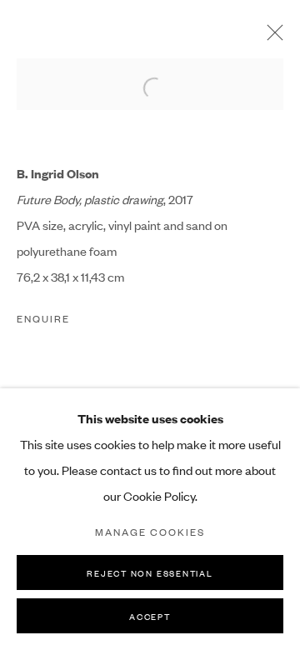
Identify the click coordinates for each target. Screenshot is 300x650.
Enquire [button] (43, 318)
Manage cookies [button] (150, 531)
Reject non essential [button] (149, 573)
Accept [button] (150, 616)
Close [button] (270, 37)
